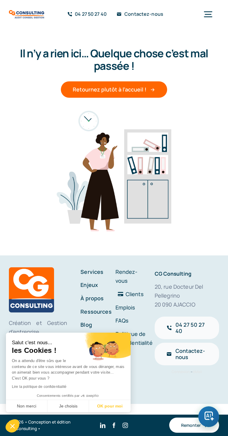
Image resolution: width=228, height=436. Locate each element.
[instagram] (125, 425)
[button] (12, 426)
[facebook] (114, 425)
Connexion (181, 371)
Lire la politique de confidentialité (39, 387)
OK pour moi (110, 406)
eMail (197, 371)
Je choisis (68, 406)
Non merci (26, 406)
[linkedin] (102, 425)
